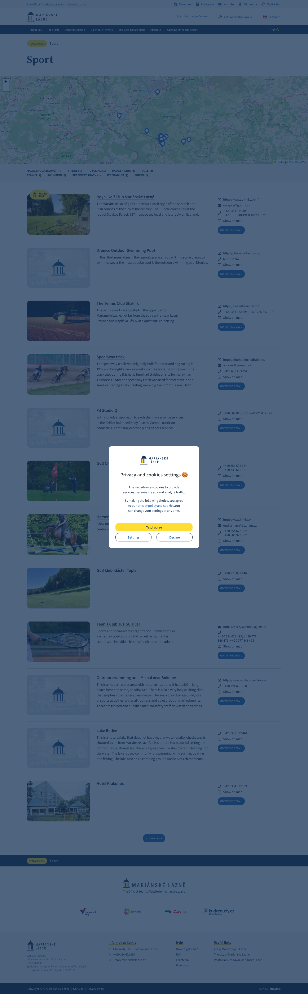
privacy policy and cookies (155, 505)
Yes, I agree (154, 527)
